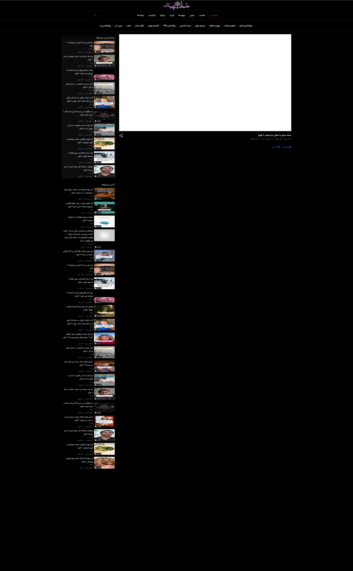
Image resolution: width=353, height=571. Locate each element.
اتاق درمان (139, 25)
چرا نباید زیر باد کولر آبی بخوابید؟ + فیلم (79, 44)
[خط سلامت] (176, 5)
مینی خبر (119, 25)
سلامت (202, 15)
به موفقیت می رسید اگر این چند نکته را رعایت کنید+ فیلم (78, 113)
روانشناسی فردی (246, 25)
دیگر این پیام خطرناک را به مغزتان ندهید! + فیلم (80, 219)
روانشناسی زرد (105, 25)
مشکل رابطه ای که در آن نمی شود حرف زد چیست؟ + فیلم (78, 363)
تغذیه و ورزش (154, 25)
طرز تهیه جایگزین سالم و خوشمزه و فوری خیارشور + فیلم (80, 141)
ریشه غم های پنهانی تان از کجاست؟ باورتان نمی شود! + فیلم (79, 72)
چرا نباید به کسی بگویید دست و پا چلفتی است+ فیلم (80, 127)
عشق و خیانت (230, 25)
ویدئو (162, 15)
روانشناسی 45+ (169, 25)
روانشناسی (214, 15)
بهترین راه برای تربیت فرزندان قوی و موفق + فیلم (79, 308)
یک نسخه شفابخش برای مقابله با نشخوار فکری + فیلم (80, 155)
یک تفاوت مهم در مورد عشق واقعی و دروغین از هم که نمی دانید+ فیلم (79, 205)
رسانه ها (141, 15)
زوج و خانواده (214, 25)
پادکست (152, 15)
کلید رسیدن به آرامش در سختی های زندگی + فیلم (79, 86)
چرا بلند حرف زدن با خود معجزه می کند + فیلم (78, 58)
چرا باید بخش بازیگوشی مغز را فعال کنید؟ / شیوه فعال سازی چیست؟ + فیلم (78, 336)
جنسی (192, 15)
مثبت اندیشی (185, 25)
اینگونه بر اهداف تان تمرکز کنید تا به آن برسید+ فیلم (78, 168)
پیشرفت (285, 147)
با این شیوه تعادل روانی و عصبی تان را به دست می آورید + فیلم (78, 419)
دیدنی (275, 147)
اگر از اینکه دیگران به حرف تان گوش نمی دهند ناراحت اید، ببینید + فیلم (79, 99)
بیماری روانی (200, 25)
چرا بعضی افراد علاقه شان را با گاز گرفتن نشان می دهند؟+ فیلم (78, 253)
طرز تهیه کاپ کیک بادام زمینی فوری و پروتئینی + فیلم (79, 460)
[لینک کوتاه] (121, 136)
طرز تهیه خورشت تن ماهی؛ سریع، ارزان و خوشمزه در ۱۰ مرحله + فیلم (78, 191)
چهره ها (182, 15)
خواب (128, 25)
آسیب (171, 15)
